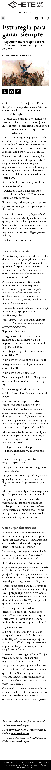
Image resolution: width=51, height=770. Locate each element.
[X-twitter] (42, 18)
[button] (3, 18)
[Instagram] (47, 18)
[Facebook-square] (36, 18)
